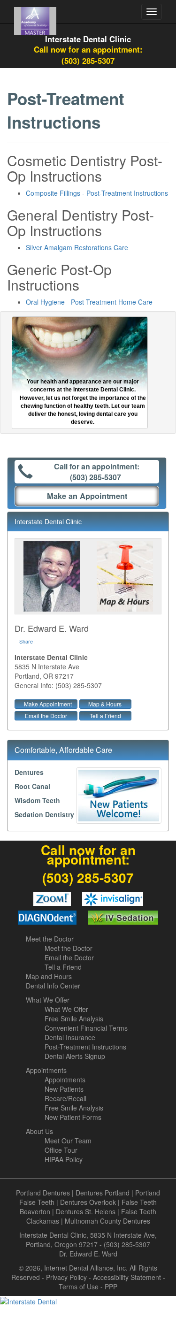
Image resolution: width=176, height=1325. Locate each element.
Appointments (46, 1070)
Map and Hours (49, 976)
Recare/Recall (65, 1098)
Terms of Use (79, 1286)
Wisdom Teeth (37, 800)
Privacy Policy (66, 1277)
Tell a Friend (105, 716)
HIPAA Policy (64, 1159)
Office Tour (61, 1150)
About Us (39, 1131)
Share (26, 641)
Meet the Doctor (50, 938)
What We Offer (47, 999)
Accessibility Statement (127, 1277)
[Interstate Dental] (88, 1301)
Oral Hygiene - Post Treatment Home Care (89, 301)
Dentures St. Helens (85, 1211)
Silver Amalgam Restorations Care (77, 247)
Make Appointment (48, 704)
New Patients (64, 1089)
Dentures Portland (103, 1192)
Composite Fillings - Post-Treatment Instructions (97, 193)
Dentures (29, 772)
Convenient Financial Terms (86, 1028)
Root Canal (32, 786)
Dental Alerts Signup (75, 1056)
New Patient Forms (73, 1117)
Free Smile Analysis (74, 1018)
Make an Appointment (87, 495)
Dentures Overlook (88, 1202)
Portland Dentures (43, 1192)
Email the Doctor (46, 716)
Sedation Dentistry (44, 814)
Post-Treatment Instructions (85, 1046)
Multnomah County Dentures (107, 1220)
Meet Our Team (68, 1140)
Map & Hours (105, 704)
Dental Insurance (70, 1037)
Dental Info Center (53, 985)
